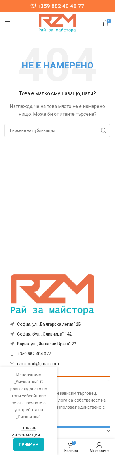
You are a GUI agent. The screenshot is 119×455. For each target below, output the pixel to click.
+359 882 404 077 (34, 353)
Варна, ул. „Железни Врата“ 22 (46, 344)
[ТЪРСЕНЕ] (103, 130)
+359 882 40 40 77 (61, 6)
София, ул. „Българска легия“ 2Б (49, 324)
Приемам (29, 444)
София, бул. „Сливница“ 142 (44, 334)
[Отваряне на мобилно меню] (7, 23)
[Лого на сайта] (57, 23)
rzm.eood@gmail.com (38, 363)
